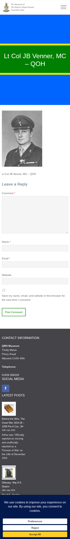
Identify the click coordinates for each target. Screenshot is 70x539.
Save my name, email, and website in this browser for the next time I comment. (33, 297)
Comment (8, 193)
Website (6, 275)
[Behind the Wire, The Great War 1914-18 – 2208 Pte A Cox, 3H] (9, 409)
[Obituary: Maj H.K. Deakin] (9, 473)
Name (6, 241)
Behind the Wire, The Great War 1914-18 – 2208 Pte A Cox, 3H (13, 422)
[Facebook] (5, 388)
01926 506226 (10, 374)
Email (6, 258)
